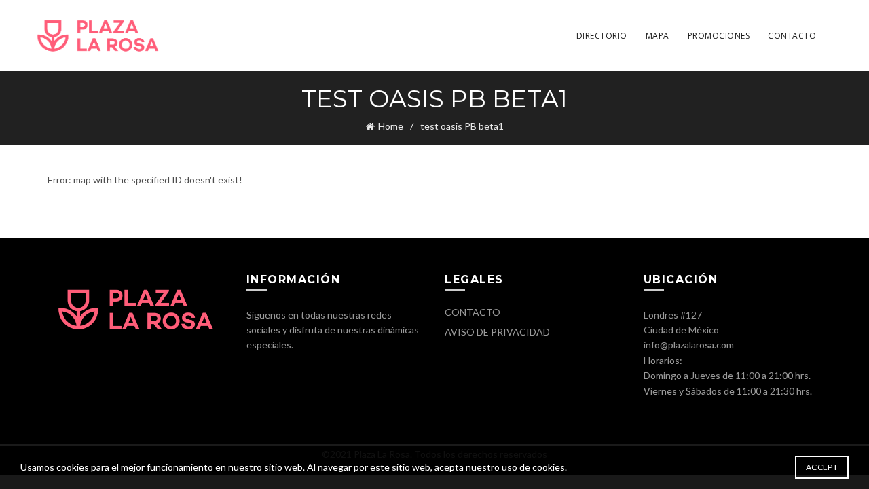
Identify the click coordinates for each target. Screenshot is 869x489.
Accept (822, 467)
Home (390, 126)
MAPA (657, 35)
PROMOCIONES (719, 35)
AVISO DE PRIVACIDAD (497, 332)
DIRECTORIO (601, 35)
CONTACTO (792, 35)
